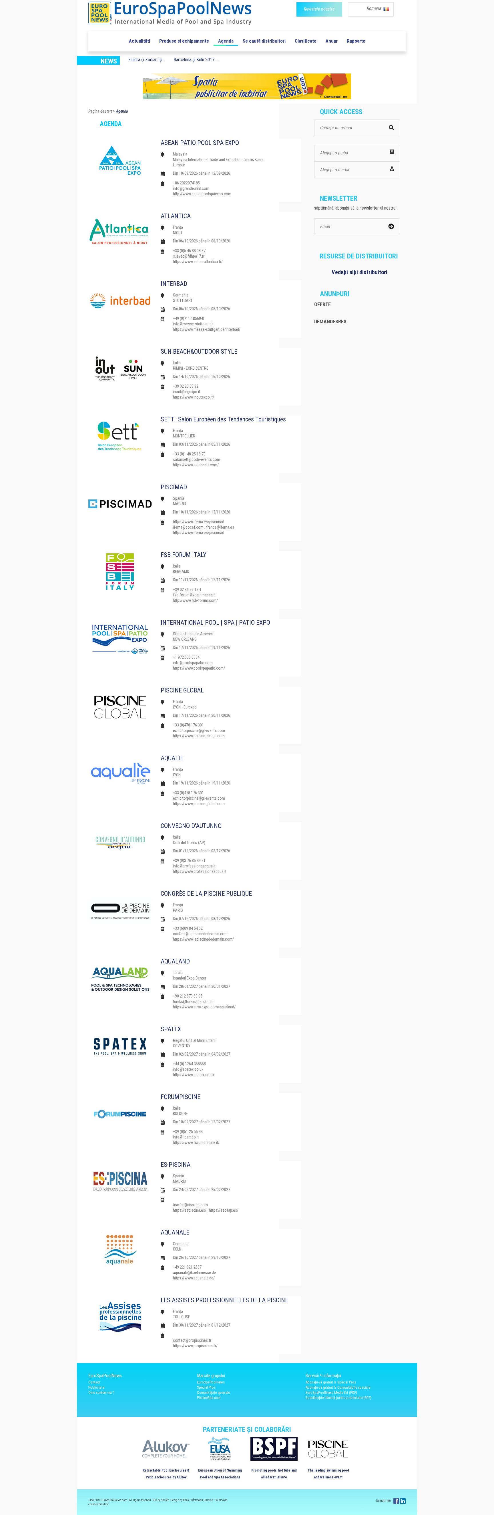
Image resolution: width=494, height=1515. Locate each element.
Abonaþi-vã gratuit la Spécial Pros (331, 1382)
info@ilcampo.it (186, 1137)
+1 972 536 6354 (186, 657)
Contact (94, 1382)
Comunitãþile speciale (213, 1392)
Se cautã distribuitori (264, 41)
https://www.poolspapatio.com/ (199, 668)
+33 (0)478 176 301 (188, 725)
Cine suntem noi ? (101, 1392)
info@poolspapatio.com (193, 662)
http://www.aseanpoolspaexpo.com (202, 194)
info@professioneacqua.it (194, 866)
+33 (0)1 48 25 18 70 (189, 454)
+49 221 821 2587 (187, 1267)
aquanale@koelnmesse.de (194, 1272)
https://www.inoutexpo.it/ (193, 397)
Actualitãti (139, 41)
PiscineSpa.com (208, 1397)
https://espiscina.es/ (189, 1210)
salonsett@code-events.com (196, 459)
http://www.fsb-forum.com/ (195, 600)
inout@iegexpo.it (186, 391)
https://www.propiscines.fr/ (195, 1345)
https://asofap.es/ (223, 1210)
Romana (374, 8)
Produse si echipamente (184, 41)
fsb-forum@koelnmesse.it (194, 595)
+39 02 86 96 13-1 (187, 589)
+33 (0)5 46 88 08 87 (189, 250)
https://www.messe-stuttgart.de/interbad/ (206, 329)
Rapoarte (356, 41)
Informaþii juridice (202, 1500)
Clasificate (305, 41)
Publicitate (96, 1387)
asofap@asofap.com (190, 1205)
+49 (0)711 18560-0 (188, 318)
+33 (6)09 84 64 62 (188, 928)
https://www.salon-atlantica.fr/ (198, 261)
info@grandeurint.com (191, 188)
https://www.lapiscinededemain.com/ (203, 939)
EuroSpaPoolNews (211, 1382)
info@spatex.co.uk (188, 1069)
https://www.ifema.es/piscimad (198, 521)
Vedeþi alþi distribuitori (359, 272)
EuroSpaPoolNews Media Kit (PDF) (331, 1392)
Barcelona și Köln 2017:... (196, 59)
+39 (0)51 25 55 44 (188, 1131)
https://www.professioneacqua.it (199, 871)
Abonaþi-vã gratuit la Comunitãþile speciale (338, 1387)
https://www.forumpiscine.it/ (196, 1142)
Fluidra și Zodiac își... (146, 59)
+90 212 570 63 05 (187, 996)
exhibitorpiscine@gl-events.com (199, 730)
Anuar (332, 41)
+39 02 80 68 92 (185, 386)
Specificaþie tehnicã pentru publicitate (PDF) (338, 1397)
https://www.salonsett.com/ (196, 465)
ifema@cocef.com (188, 527)
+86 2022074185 (186, 183)
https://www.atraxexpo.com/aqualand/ (204, 1007)
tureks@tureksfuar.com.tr (193, 1001)
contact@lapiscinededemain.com (200, 933)
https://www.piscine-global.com (199, 736)
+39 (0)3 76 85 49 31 (189, 860)
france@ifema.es (220, 527)
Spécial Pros (206, 1387)
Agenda (226, 41)
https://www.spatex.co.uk (193, 1074)
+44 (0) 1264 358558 (189, 1064)
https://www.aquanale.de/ (194, 1278)
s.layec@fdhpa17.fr (188, 256)
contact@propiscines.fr (192, 1340)
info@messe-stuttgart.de (193, 324)
